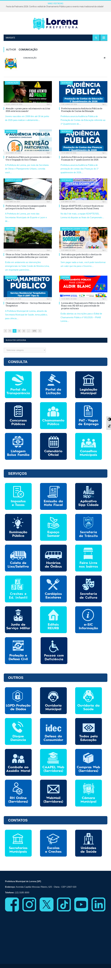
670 (34, 331)
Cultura (9, 229)
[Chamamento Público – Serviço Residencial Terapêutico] (28, 287)
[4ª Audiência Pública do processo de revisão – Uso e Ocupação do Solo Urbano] (28, 141)
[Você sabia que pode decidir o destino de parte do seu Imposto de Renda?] (83, 238)
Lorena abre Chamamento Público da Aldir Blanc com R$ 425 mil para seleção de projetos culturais (83, 306)
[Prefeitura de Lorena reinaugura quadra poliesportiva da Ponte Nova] (28, 190)
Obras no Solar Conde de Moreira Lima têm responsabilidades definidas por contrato (28, 255)
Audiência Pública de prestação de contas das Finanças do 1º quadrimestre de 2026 (84, 158)
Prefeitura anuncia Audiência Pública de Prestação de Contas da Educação (81, 109)
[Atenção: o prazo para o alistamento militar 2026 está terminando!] (28, 92)
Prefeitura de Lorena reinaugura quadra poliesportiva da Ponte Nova (26, 207)
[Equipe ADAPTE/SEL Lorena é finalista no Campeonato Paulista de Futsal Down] (83, 190)
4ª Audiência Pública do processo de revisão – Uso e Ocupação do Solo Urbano (28, 158)
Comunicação (30, 58)
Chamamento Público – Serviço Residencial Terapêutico (28, 304)
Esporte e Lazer (13, 180)
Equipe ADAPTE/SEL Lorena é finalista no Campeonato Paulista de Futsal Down (82, 207)
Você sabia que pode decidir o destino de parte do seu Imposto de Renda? (81, 255)
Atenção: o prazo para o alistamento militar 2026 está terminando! (28, 109)
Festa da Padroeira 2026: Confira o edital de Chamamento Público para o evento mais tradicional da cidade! (54, 6)
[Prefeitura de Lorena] (55, 24)
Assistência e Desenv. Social (74, 229)
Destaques (66, 83)
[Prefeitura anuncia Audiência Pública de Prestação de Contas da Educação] (83, 92)
